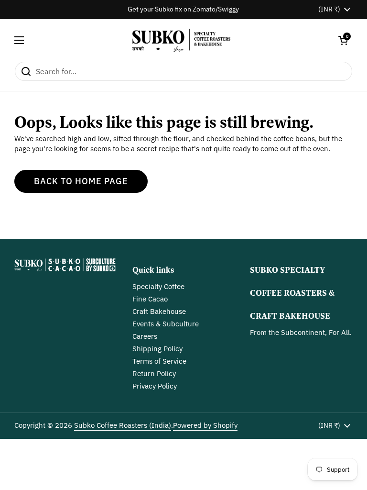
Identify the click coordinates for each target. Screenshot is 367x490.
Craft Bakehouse (159, 311)
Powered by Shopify (205, 425)
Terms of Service (159, 361)
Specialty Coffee (158, 286)
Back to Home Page (81, 181)
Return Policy (154, 373)
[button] (343, 40)
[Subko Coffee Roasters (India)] (181, 40)
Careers (144, 336)
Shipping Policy (157, 348)
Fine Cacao (150, 298)
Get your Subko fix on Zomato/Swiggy (183, 9)
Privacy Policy (154, 385)
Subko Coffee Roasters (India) (122, 425)
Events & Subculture (165, 323)
